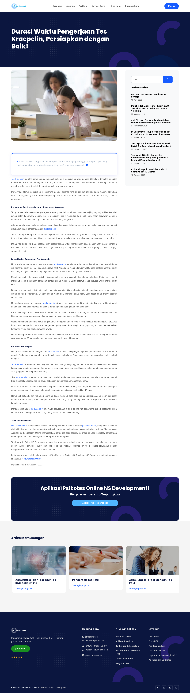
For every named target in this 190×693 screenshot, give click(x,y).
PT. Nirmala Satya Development (52, 687)
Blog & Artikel (122, 663)
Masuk (171, 6)
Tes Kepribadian (157, 646)
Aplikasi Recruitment (126, 641)
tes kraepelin (50, 229)
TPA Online (154, 636)
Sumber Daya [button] (98, 6)
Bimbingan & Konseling (127, 646)
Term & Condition (124, 658)
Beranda (57, 6)
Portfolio (83, 6)
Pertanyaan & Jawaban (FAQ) (128, 652)
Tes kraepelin (17, 364)
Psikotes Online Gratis (160, 660)
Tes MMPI (153, 641)
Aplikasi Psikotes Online (94, 503)
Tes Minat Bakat (157, 650)
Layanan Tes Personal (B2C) (163, 655)
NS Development (19, 426)
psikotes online (89, 426)
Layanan (70, 6)
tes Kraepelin (37, 409)
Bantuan (21, 648)
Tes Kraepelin (17, 179)
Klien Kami (116, 6)
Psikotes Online (123, 636)
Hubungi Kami (132, 6)
